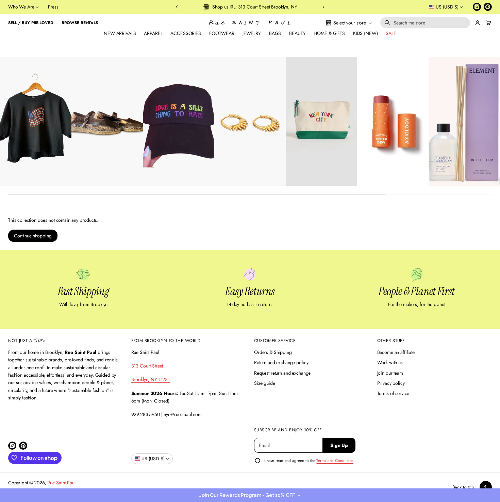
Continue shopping (33, 235)
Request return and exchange (282, 373)
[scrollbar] (250, 195)
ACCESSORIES (185, 33)
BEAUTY (297, 33)
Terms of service (393, 393)
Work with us (390, 362)
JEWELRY (252, 33)
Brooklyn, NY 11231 (150, 379)
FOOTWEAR (221, 33)
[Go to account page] (477, 22)
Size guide (264, 383)
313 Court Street (147, 365)
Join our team (390, 373)
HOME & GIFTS (329, 33)
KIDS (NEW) (365, 33)
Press (53, 6)
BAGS (275, 33)
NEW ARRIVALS (120, 33)
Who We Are (21, 6)
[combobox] (425, 22)
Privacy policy (391, 383)
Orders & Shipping (273, 352)
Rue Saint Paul (61, 482)
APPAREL (153, 33)
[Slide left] (9, 119)
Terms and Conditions (334, 460)
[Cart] (487, 22)
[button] (250, 495)
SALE (391, 33)
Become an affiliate (396, 352)
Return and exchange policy (281, 362)
